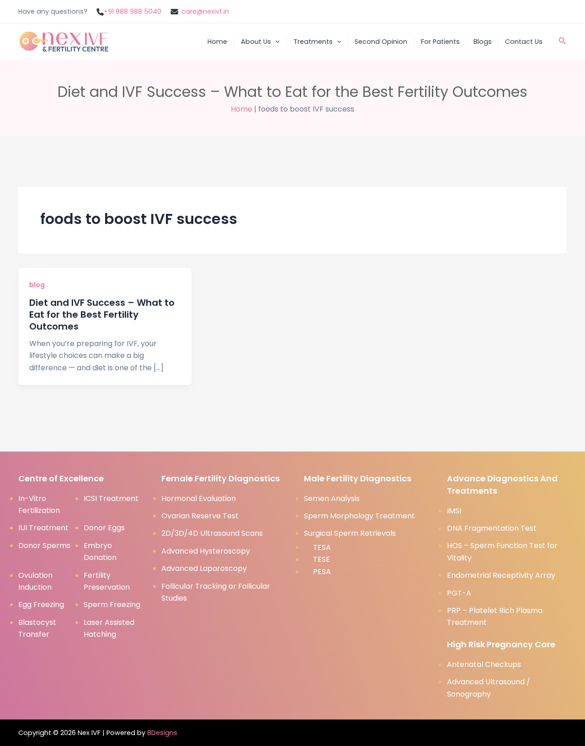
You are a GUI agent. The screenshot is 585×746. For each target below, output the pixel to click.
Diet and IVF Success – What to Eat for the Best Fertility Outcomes (102, 314)
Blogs (482, 41)
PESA (322, 571)
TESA (322, 547)
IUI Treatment (43, 527)
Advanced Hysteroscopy (205, 551)
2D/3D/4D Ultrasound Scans (212, 533)
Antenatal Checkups (484, 664)
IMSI (454, 511)
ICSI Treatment (111, 498)
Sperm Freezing (112, 604)
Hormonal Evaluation (198, 498)
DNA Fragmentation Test (492, 528)
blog (37, 284)
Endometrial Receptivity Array (501, 575)
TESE (321, 559)
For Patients (440, 41)
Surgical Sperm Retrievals (350, 533)
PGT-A (459, 593)
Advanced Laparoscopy (204, 568)
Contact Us (523, 41)
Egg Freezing (41, 604)
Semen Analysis (332, 498)
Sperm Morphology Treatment (359, 516)
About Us (256, 41)
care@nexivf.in (205, 11)
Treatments (313, 41)
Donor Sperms (44, 545)
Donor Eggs (104, 527)
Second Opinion (381, 41)
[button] (275, 42)
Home (217, 41)
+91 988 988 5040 (132, 11)
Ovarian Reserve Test (200, 516)
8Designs (162, 732)
